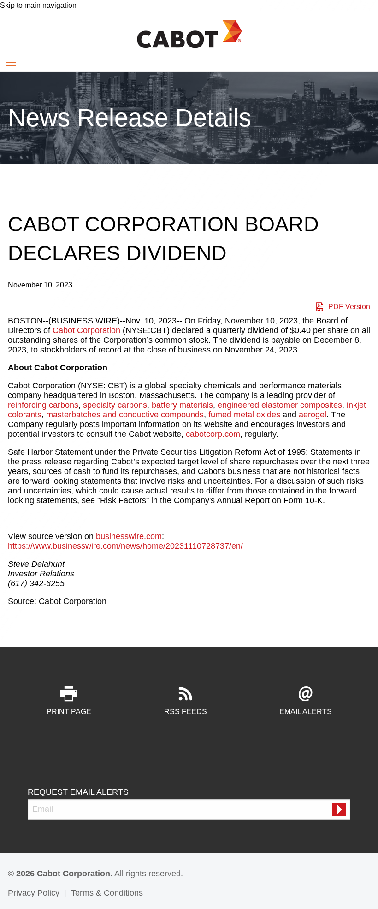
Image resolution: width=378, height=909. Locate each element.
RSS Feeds (185, 711)
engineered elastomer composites (280, 405)
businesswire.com (129, 536)
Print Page (69, 711)
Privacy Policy (33, 892)
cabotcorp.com (213, 434)
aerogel (312, 414)
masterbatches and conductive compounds (125, 414)
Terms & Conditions (107, 892)
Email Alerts (305, 711)
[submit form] (339, 809)
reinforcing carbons (43, 405)
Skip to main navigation (38, 5)
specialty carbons (115, 405)
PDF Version (349, 307)
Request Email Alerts (78, 792)
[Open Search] (11, 62)
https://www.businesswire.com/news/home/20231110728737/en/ (125, 546)
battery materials (182, 405)
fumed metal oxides (244, 414)
